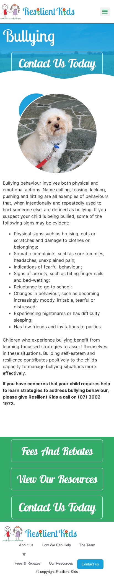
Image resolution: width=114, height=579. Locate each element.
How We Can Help (56, 545)
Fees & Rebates (28, 563)
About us (26, 545)
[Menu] (105, 11)
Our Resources (61, 563)
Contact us (90, 564)
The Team (87, 545)
